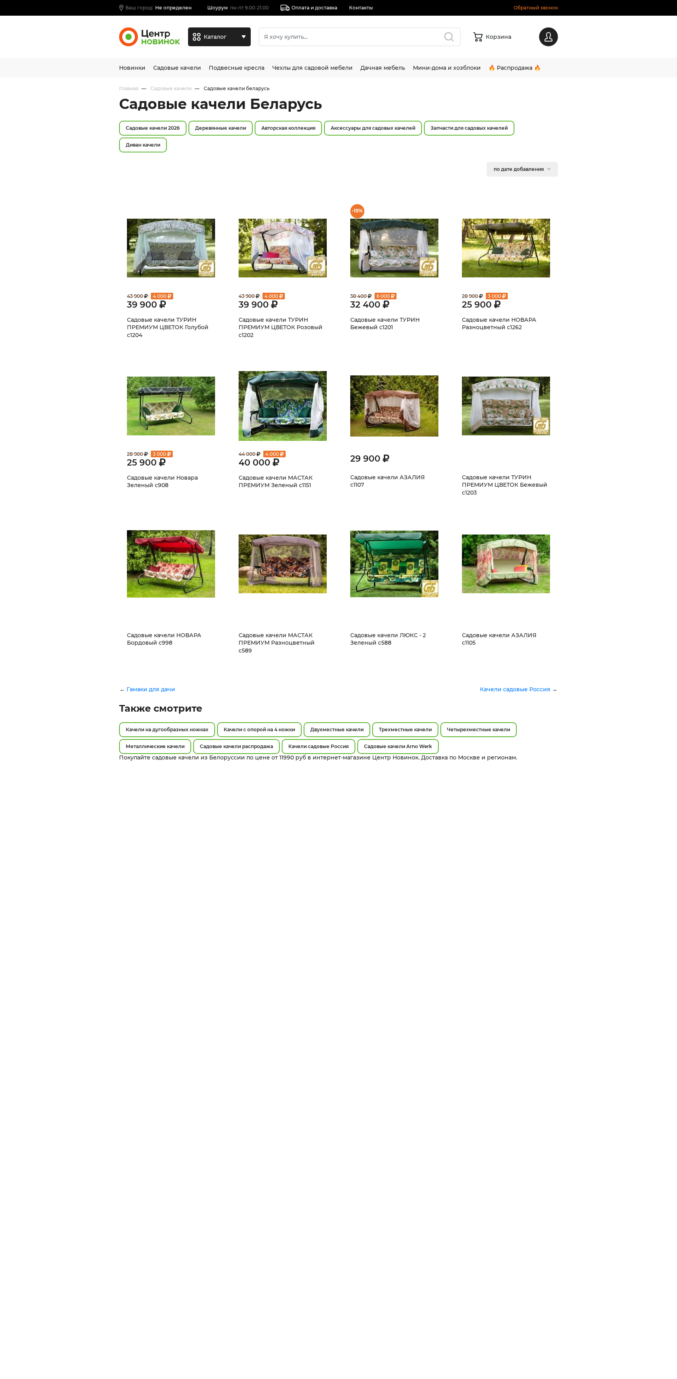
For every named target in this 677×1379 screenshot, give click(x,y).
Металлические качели (155, 746)
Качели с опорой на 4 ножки (259, 729)
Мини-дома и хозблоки (447, 67)
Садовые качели (177, 67)
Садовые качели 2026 (153, 128)
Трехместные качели (405, 729)
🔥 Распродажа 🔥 (515, 67)
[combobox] (360, 36)
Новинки (132, 67)
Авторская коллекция (288, 128)
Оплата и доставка (314, 8)
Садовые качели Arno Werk (398, 746)
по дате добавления (519, 169)
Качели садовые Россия (515, 689)
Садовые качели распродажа (236, 746)
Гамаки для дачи (151, 689)
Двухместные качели (337, 729)
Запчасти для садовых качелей (469, 128)
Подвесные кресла (236, 67)
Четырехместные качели (478, 729)
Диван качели (143, 145)
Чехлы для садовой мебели (312, 67)
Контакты (361, 8)
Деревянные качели (220, 128)
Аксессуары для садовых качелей (373, 128)
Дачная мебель (382, 67)
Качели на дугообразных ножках (167, 729)
